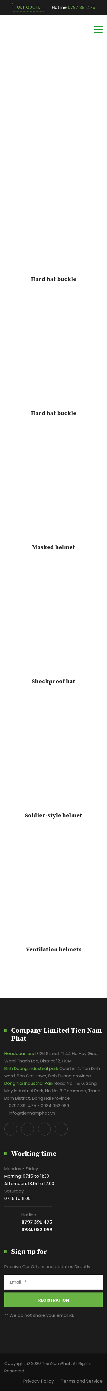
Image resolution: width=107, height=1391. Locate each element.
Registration (53, 1300)
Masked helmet (53, 547)
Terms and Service (82, 1381)
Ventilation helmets (54, 949)
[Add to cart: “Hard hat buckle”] (54, 226)
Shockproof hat (53, 681)
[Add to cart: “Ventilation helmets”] (54, 896)
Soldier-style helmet (53, 815)
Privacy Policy (38, 1381)
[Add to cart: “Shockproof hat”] (54, 628)
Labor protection (65, 130)
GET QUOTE (28, 7)
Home (96, 130)
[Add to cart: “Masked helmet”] (54, 494)
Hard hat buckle (53, 279)
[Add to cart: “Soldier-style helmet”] (54, 762)
